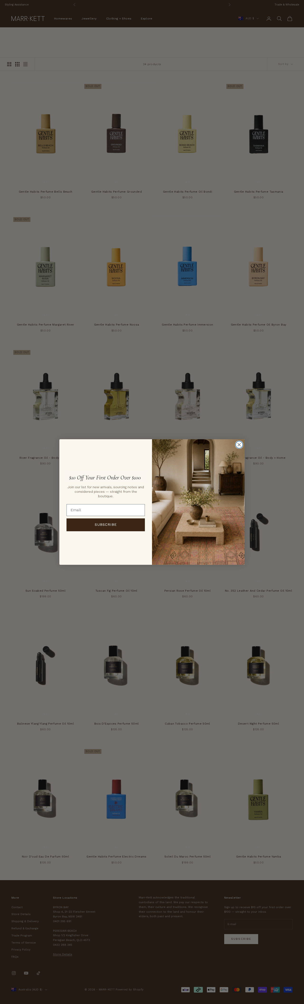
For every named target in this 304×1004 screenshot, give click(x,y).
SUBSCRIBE (106, 524)
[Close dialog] (239, 444)
